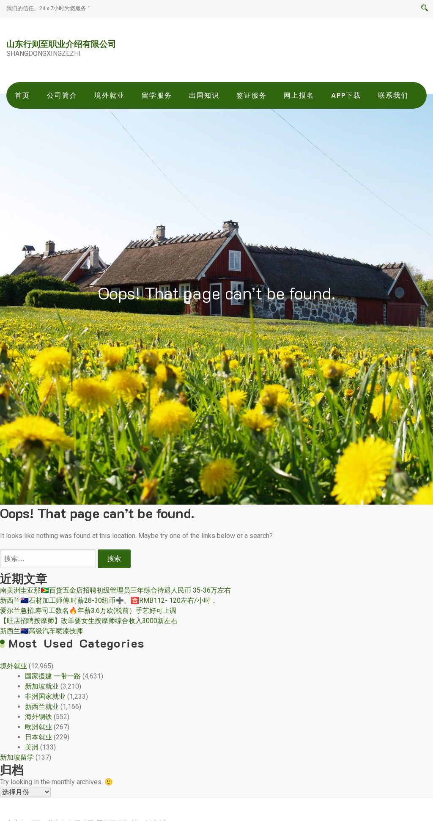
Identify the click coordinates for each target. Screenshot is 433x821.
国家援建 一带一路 (53, 676)
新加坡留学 (17, 757)
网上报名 (299, 95)
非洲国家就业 (45, 696)
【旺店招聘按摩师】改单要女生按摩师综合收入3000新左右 (89, 621)
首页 (22, 95)
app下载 (346, 95)
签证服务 (251, 95)
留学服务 (157, 95)
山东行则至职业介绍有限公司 (61, 43)
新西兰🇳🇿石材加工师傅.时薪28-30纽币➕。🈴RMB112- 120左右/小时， (108, 600)
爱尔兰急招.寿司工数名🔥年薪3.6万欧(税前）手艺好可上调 (88, 611)
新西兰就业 (42, 707)
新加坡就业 (42, 686)
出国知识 (204, 95)
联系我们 (393, 95)
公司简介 (62, 95)
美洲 (31, 747)
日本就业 (38, 737)
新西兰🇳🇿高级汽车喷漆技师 (41, 631)
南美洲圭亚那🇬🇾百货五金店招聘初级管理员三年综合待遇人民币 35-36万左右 (115, 590)
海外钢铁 (38, 717)
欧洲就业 (38, 727)
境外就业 (109, 95)
